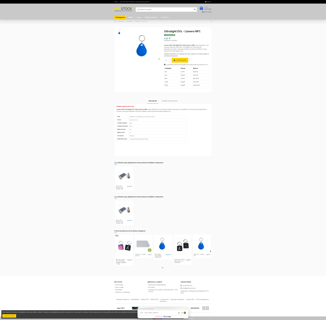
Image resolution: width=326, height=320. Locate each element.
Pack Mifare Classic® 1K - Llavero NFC (158, 256)
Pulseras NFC (154, 299)
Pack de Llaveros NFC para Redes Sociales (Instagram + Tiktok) (121, 262)
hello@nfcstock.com (189, 288)
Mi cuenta (151, 287)
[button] (162, 267)
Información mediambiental (157, 285)
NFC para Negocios (202, 299)
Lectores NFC (190, 299)
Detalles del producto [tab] (169, 101)
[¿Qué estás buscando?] (195, 9)
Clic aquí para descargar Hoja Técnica (139, 139)
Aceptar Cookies (9, 316)
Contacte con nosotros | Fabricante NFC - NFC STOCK (163, 290)
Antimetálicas (134, 299)
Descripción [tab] (153, 101)
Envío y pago (119, 287)
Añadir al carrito (181, 60)
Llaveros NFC (164, 299)
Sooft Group (119, 285)
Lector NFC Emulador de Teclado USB (119, 187)
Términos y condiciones (122, 292)
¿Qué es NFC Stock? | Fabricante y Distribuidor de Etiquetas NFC (134, 1)
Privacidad (118, 290)
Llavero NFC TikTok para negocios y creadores (179, 261)
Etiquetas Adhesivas (122, 299)
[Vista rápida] (124, 184)
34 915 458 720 (187, 285)
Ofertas (116, 1)
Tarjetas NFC (145, 299)
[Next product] (211, 21)
